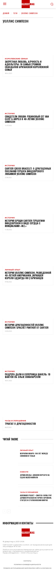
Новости (24, 472)
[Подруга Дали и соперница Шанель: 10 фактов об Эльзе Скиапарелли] (28, 353)
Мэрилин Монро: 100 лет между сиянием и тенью (34, 454)
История (10, 113)
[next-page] (8, 511)
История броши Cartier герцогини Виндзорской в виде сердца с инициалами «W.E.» (25, 223)
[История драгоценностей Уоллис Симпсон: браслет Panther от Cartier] (28, 303)
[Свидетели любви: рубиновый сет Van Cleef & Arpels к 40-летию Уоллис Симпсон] (28, 95)
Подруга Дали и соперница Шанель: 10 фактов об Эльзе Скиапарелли (27, 376)
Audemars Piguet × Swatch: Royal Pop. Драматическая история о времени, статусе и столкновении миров (36, 498)
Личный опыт (12, 270)
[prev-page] (4, 511)
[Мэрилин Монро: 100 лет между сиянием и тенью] (10, 453)
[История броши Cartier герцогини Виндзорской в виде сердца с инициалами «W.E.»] (28, 199)
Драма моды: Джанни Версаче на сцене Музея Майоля (34, 476)
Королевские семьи (16, 59)
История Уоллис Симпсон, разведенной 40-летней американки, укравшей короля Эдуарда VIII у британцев (28, 275)
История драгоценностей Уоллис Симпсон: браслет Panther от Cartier (27, 326)
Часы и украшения (15, 421)
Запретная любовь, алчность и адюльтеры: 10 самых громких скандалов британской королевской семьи (27, 65)
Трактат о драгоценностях (20, 423)
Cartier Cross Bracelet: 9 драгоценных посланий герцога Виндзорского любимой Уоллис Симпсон (28, 171)
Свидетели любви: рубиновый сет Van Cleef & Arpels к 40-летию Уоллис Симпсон (27, 119)
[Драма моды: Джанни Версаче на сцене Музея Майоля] (10, 475)
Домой (6, 13)
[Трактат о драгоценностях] (28, 402)
